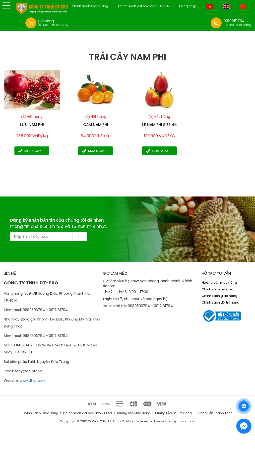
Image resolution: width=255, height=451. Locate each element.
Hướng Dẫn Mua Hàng (133, 413)
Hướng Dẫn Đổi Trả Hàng (173, 413)
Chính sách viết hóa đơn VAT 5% (143, 6)
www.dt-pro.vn (32, 380)
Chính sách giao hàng (219, 295)
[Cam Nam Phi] (96, 90)
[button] (6, 5)
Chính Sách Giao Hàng (90, 6)
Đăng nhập (187, 6)
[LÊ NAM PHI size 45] (159, 90)
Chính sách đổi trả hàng (220, 302)
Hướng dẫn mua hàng (219, 282)
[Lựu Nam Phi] (32, 90)
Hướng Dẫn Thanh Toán (214, 413)
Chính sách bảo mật (218, 289)
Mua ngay (32, 150)
